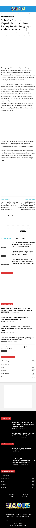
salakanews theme (21, 525)
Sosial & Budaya (16, 364)
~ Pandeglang (10, 16)
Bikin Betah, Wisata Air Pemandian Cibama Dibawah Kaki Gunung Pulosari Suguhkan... (23, 460)
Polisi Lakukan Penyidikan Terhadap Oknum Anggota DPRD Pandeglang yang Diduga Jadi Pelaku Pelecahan (26, 205)
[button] (33, 9)
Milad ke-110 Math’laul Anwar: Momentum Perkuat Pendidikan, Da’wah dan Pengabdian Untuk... (16, 328)
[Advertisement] (18, 3)
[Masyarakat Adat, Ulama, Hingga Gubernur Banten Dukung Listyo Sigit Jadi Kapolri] (5, 425)
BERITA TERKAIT (6, 238)
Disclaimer (10, 516)
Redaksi (18, 514)
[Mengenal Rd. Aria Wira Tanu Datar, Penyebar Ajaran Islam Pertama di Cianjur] (5, 450)
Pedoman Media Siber (22, 516)
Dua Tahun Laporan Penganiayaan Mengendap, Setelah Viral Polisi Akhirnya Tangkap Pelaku (23, 244)
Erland (7, 33)
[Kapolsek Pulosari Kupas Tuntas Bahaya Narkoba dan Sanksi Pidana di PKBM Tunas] (5, 253)
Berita (2, 321)
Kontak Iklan (27, 514)
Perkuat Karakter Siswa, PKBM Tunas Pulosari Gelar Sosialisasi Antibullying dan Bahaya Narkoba (23, 261)
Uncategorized (4, 312)
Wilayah (3, 16)
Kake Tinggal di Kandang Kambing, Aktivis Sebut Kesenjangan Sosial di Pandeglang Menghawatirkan (9, 205)
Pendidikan (4, 341)
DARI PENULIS (20, 238)
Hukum (3, 247)
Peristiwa (16, 370)
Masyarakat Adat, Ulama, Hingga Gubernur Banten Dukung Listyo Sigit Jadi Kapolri (23, 424)
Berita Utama (16, 373)
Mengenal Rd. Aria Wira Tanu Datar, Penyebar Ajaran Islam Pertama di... (22, 450)
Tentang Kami (9, 514)
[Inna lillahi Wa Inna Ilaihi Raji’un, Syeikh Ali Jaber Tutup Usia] (5, 435)
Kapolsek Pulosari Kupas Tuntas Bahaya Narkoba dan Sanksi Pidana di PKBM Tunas (22, 252)
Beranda (3, 13)
